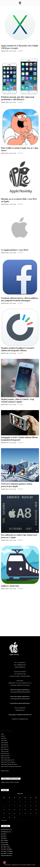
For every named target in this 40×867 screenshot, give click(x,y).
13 (36, 805)
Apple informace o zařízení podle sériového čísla (11, 766)
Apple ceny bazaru (5, 751)
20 (36, 809)
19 (30, 809)
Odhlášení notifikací (5, 782)
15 (9, 809)
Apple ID (3, 736)
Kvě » (5, 820)
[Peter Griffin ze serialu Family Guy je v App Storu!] (20, 127)
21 (3, 813)
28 (3, 817)
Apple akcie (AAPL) (5, 755)
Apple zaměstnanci (5, 749)
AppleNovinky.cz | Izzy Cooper (8, 50)
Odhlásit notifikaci (5, 770)
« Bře (2, 820)
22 (9, 813)
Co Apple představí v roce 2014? (14, 250)
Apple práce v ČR (4, 747)
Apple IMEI (3, 738)
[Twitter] (28, 723)
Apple (2, 734)
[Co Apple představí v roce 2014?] (20, 229)
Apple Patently (4, 740)
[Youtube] (32, 723)
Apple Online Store (5, 753)
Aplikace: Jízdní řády (10, 586)
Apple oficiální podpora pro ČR (7, 760)
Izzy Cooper (23, 673)
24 (19, 813)
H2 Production (23, 671)
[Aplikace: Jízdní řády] (20, 565)
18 (25, 809)
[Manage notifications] (4, 862)
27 (36, 813)
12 (30, 805)
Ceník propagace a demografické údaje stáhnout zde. (20, 714)
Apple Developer (4, 744)
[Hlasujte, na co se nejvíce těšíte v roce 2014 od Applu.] (20, 178)
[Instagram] (12, 723)
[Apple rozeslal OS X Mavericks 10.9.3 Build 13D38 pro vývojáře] (20, 25)
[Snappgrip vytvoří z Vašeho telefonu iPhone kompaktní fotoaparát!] (20, 422)
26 (30, 813)
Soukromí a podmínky (14, 782)
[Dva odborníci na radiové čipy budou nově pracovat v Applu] (20, 514)
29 (9, 817)
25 (25, 813)
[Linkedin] (16, 723)
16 (14, 809)
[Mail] (20, 723)
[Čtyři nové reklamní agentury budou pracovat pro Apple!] (20, 465)
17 (19, 809)
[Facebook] (8, 723)
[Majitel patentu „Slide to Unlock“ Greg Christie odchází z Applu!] (20, 378)
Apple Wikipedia (4, 742)
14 (3, 809)
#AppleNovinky (22, 667)
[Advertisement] (20, 614)
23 (14, 813)
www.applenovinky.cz (21, 662)
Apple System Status (5, 757)
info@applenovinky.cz (21, 664)
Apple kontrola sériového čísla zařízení (9, 764)
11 (25, 805)
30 (14, 817)
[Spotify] (24, 723)
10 (19, 805)
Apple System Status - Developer (8, 762)
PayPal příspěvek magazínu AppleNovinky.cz (20, 703)
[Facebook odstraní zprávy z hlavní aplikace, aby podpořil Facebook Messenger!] (20, 277)
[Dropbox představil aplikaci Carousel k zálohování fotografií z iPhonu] (20, 327)
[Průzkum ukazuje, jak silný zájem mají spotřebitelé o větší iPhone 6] (20, 76)
